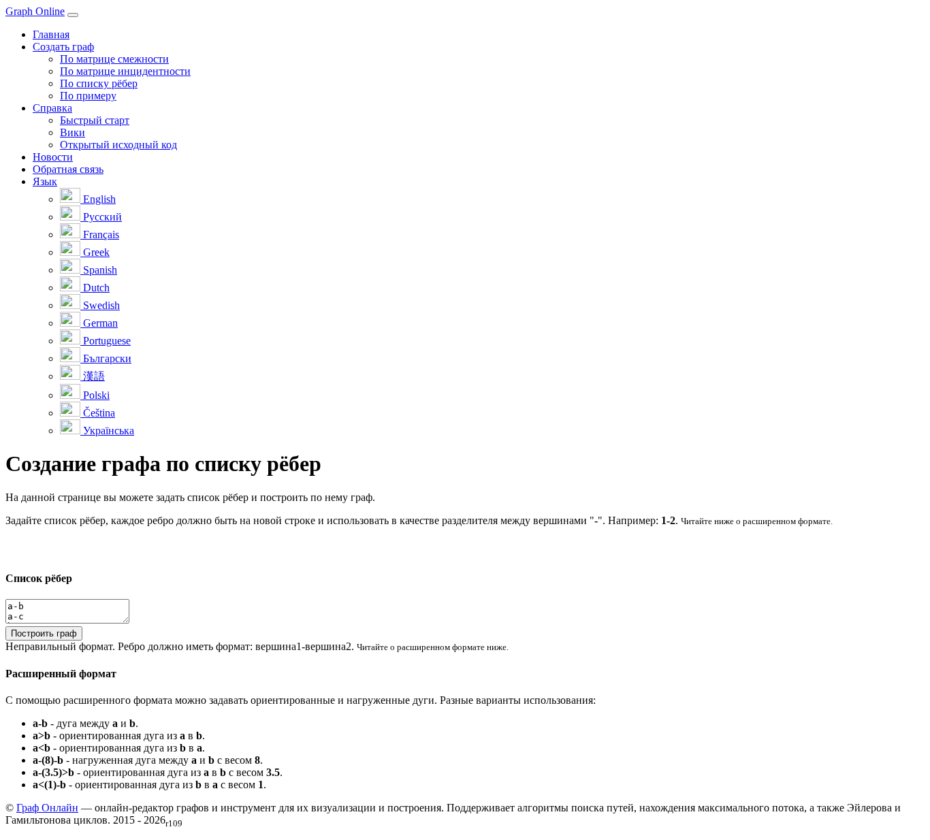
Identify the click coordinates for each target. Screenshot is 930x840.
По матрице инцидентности (125, 71)
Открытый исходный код (118, 144)
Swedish (100, 305)
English (98, 199)
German (99, 323)
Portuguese (105, 340)
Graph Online (35, 11)
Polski (95, 395)
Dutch (95, 287)
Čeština (97, 413)
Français (99, 234)
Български (105, 358)
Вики (72, 132)
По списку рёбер (99, 83)
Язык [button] (45, 181)
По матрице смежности (114, 59)
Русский (101, 217)
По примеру (88, 95)
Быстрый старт (94, 120)
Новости (53, 157)
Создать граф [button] (63, 46)
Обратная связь (68, 169)
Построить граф (44, 633)
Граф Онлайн (47, 807)
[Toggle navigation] (72, 15)
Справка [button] (52, 108)
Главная (51, 34)
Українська (107, 430)
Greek (95, 252)
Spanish (98, 270)
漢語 (92, 376)
